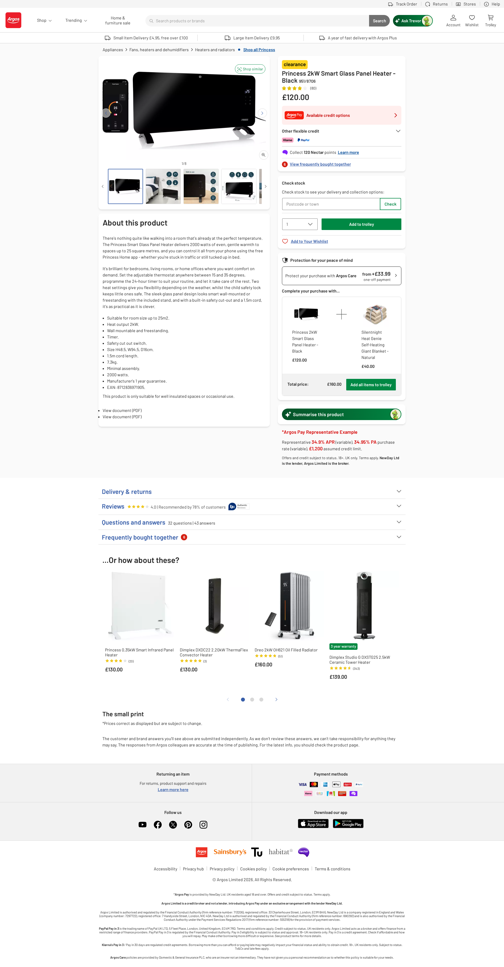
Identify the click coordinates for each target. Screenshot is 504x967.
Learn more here (173, 789)
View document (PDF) (122, 410)
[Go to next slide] (262, 113)
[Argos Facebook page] (157, 824)
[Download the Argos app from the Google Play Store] (348, 826)
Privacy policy (222, 868)
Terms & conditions (332, 868)
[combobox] (257, 21)
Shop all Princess (259, 49)
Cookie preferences (290, 868)
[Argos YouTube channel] (142, 824)
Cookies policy (253, 868)
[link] (342, 162)
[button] (250, 69)
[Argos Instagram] (203, 824)
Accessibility (165, 868)
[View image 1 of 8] (125, 186)
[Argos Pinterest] (188, 824)
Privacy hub (193, 868)
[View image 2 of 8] (163, 186)
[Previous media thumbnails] (103, 186)
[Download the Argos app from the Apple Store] (313, 826)
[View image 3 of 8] (201, 186)
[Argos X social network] (173, 824)
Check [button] (390, 203)
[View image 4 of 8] (239, 186)
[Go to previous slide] (106, 113)
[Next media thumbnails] (266, 186)
